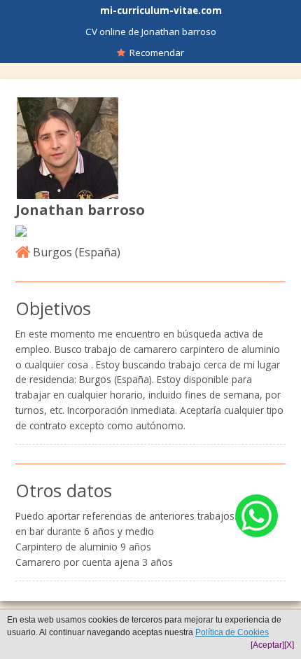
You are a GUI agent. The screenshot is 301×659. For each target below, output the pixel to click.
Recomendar (154, 52)
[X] (289, 645)
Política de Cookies (232, 632)
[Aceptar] (267, 645)
